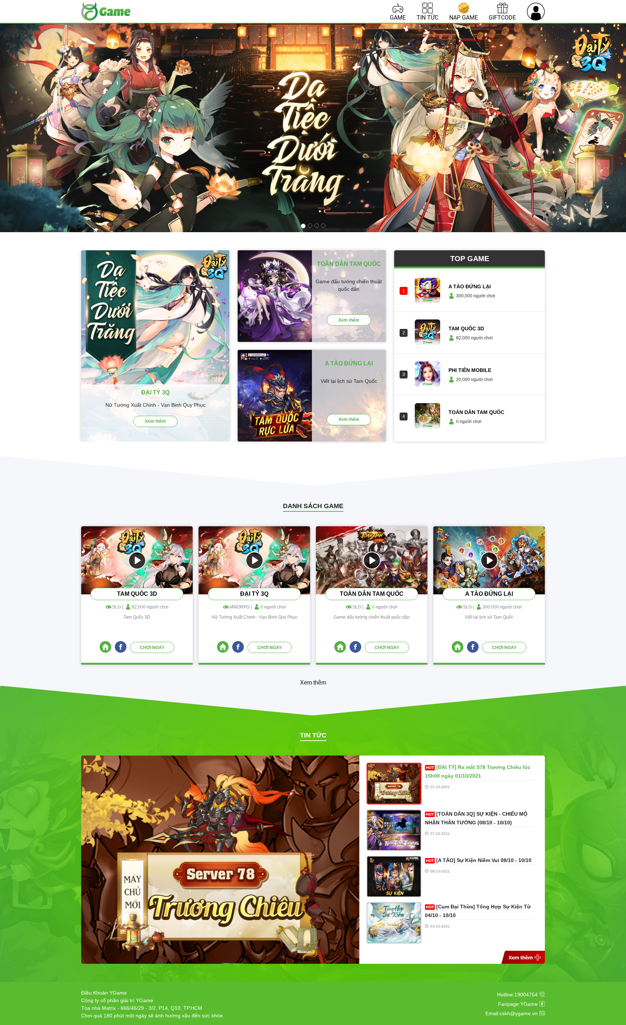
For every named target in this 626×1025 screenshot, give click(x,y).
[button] (47, 128)
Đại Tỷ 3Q (254, 594)
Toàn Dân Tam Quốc (476, 412)
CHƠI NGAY (152, 647)
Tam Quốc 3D (466, 328)
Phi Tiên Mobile (469, 370)
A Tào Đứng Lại (469, 286)
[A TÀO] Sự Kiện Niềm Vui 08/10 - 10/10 (483, 860)
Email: (511, 1013)
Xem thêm (155, 421)
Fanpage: (518, 1004)
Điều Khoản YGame (104, 993)
